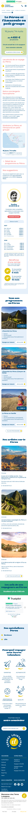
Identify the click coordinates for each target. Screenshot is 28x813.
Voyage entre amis (19, 770)
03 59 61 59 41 (14, 206)
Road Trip (4, 772)
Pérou (12, 10)
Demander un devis (14, 216)
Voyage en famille (19, 764)
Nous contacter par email (22, 784)
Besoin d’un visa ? (6, 786)
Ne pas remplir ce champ (8, 724)
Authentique (4, 759)
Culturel (3, 762)
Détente (3, 765)
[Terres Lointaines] (7, 6)
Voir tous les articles (13, 576)
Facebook (15, 784)
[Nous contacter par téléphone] (22, 6)
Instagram (18, 784)
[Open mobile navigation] (26, 6)
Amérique (8, 10)
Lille (5, 639)
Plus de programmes (13, 431)
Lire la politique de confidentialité (7, 806)
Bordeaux (8, 635)
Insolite (3, 767)
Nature (3, 770)
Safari (3, 775)
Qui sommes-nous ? (6, 784)
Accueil (3, 10)
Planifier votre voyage (13, 52)
